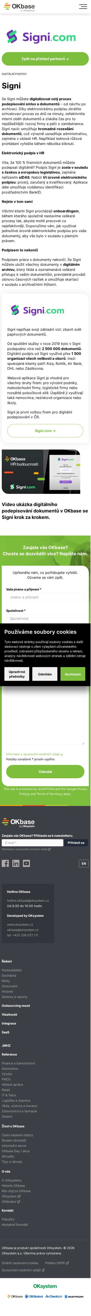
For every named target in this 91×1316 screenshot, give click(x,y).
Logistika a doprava (16, 1100)
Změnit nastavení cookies (20, 1263)
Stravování (9, 986)
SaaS (5, 1032)
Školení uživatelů (14, 1140)
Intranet (7, 991)
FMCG (6, 1079)
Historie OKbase (13, 1185)
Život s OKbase (13, 1126)
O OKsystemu (12, 1180)
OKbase (19, 7)
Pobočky (8, 1219)
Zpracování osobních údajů (22, 1270)
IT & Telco (9, 1095)
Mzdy (6, 981)
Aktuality (8, 1156)
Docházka (9, 975)
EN (84, 863)
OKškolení (9, 1201)
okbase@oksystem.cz (23, 930)
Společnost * (16, 610)
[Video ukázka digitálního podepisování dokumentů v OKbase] (41, 492)
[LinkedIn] (15, 864)
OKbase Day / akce (16, 1151)
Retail (6, 1090)
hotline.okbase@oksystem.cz (28, 900)
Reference (9, 1054)
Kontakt (7, 1210)
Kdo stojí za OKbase (16, 1191)
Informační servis (14, 1146)
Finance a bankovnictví (18, 1063)
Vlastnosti (9, 1014)
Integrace (9, 1023)
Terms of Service (48, 794)
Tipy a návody (12, 1161)
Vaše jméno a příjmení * (24, 589)
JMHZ (6, 1045)
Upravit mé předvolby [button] (17, 674)
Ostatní (7, 1116)
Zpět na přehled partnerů (44, 59)
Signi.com (44, 430)
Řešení (7, 961)
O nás (6, 1171)
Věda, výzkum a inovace (19, 1106)
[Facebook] (5, 864)
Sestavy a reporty (14, 997)
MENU (83, 6)
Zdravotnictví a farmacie (19, 1111)
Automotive (10, 1068)
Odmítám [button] (45, 674)
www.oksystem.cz (20, 924)
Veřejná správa (12, 1084)
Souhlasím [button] (73, 674)
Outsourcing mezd (16, 1005)
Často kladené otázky (17, 1135)
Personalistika (12, 970)
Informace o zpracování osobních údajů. (33, 754)
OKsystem (9, 1196)
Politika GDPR (55, 1263)
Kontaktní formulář (15, 1224)
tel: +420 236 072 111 (22, 935)
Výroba (7, 1074)
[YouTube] (26, 864)
